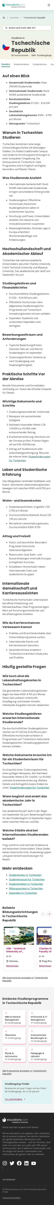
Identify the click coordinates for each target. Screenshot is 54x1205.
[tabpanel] (27, 484)
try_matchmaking (13, 1099)
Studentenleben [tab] (21, 64)
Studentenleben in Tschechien (26, 884)
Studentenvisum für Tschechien (27, 879)
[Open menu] (49, 5)
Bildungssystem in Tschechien (26, 888)
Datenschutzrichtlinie (12, 1197)
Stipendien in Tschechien (23, 893)
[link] (34, 17)
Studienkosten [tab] (40, 64)
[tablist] (27, 64)
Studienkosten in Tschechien (25, 875)
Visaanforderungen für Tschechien (29, 787)
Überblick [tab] (5, 64)
